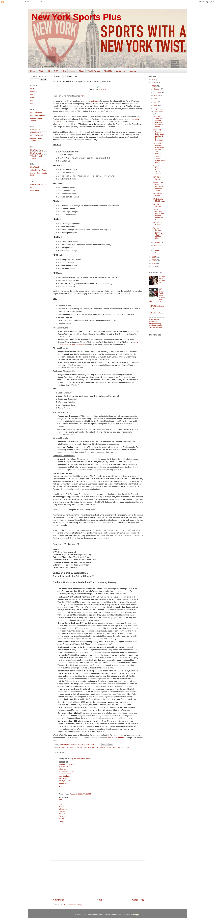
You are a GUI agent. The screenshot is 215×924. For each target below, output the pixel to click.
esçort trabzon (64, 776)
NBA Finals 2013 (36, 133)
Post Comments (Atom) (73, 905)
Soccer (72, 71)
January (157, 89)
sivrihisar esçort (65, 774)
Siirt (60, 800)
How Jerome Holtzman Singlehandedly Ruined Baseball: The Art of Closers (156, 324)
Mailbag (33, 92)
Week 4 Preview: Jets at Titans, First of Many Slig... (158, 233)
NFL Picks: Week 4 (157, 224)
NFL (48, 71)
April (156, 99)
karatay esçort (64, 783)
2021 (154, 267)
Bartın (61, 807)
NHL (64, 71)
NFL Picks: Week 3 (157, 205)
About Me (108, 71)
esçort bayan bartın (66, 771)
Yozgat (61, 818)
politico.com (102, 89)
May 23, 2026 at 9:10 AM (80, 759)
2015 (154, 260)
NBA (56, 71)
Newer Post (59, 899)
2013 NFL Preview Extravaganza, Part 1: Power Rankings (158, 135)
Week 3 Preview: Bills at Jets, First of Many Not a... (159, 215)
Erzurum (62, 814)
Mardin (61, 802)
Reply (61, 786)
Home (32, 71)
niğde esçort (64, 769)
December (158, 251)
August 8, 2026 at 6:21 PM (80, 794)
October (157, 242)
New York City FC (37, 190)
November (158, 245)
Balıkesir (62, 811)
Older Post (138, 899)
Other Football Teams (120, 748)
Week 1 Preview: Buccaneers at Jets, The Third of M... (159, 170)
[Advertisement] (98, 879)
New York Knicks (36, 136)
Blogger (136, 915)
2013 (154, 86)
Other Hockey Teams (38, 170)
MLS (32, 187)
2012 (154, 83)
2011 (154, 80)
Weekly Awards (93, 71)
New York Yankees (37, 116)
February (158, 92)
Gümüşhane (64, 809)
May (156, 102)
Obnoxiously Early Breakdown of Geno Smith (158, 186)
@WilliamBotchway (116, 738)
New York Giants (72, 748)
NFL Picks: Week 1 (157, 178)
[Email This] (102, 744)
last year (94, 101)
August (157, 109)
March (156, 95)
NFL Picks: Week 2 (157, 195)
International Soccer (38, 184)
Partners (132, 71)
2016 (154, 263)
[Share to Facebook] (109, 744)
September (158, 112)
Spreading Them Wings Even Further (159, 160)
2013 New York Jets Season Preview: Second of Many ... (158, 122)
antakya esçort (64, 781)
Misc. (81, 71)
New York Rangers (37, 167)
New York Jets (85, 748)
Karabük (62, 816)
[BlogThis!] (105, 744)
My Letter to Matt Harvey (159, 200)
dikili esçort (63, 778)
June (156, 105)
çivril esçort (63, 767)
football (62, 748)
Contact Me (120, 71)
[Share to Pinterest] (112, 744)
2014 (154, 257)
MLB (41, 71)
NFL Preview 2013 (103, 748)
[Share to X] (107, 744)
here (83, 96)
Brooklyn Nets (35, 130)
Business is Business (162, 280)
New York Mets (36, 113)
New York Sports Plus (76, 17)
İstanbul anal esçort (66, 764)
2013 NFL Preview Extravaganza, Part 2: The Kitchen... (158, 148)
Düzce (61, 804)
